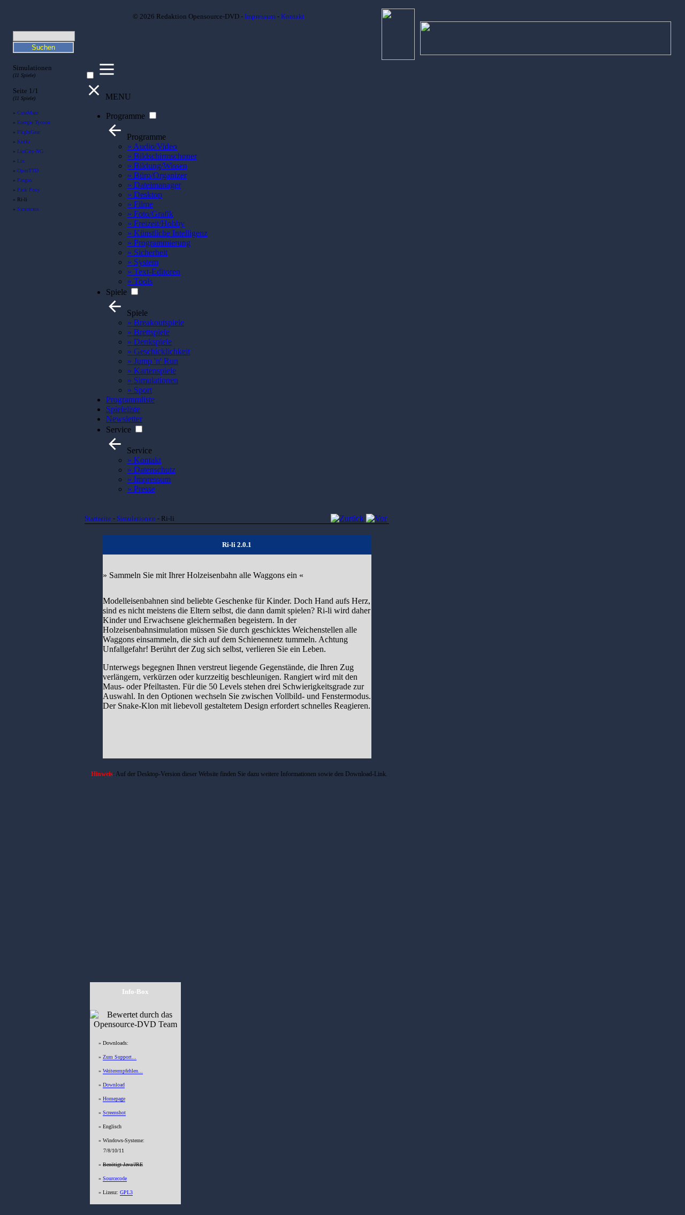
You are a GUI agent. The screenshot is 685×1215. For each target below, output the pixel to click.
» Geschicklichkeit (158, 351)
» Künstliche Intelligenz (167, 233)
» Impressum (149, 479)
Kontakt (293, 16)
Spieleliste (123, 409)
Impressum (260, 16)
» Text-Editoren (153, 271)
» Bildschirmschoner (162, 156)
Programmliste (130, 399)
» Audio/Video (152, 146)
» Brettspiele (148, 332)
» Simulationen (152, 380)
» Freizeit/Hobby (156, 223)
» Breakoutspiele (155, 322)
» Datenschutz (151, 469)
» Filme (140, 204)
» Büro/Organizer (157, 175)
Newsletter (124, 418)
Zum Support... (119, 1057)
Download (114, 1085)
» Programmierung (159, 242)
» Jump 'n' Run (152, 361)
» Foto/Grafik (150, 213)
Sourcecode (115, 1178)
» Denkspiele (149, 341)
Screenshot (114, 1112)
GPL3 (126, 1192)
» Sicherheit (147, 252)
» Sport (139, 389)
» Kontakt (144, 460)
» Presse (141, 488)
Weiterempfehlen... (123, 1071)
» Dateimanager (154, 184)
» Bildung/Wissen (157, 165)
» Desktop (144, 194)
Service (118, 429)
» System (142, 262)
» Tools (140, 281)
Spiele (116, 292)
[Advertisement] (237, 865)
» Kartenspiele (151, 370)
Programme (125, 115)
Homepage (114, 1099)
